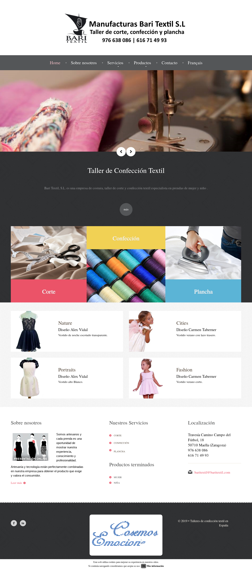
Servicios (115, 62)
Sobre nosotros (84, 62)
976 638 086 (198, 450)
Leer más (16, 483)
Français (195, 62)
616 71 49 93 (198, 455)
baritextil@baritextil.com (212, 472)
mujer (118, 477)
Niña (117, 482)
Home (55, 62)
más (126, 209)
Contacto (169, 62)
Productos (142, 62)
